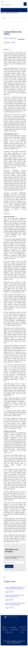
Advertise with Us (9, 632)
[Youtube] (11, 636)
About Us (4, 627)
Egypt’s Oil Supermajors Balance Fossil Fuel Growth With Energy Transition (15, 588)
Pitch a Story (5, 629)
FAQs (22, 632)
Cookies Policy (13, 627)
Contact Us (23, 629)
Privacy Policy (22, 627)
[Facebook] (6, 636)
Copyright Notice (14, 629)
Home (2, 12)
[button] (24, 10)
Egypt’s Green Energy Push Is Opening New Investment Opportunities (15, 603)
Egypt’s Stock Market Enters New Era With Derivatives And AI (14, 595)
